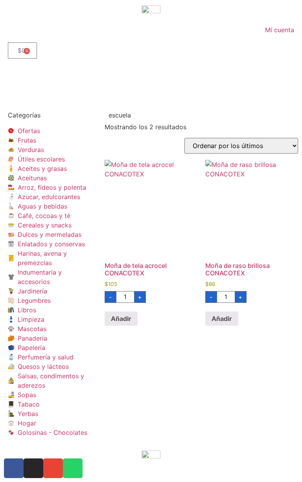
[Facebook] (14, 468)
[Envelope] (53, 468)
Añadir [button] (121, 319)
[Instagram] (33, 468)
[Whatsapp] (73, 468)
